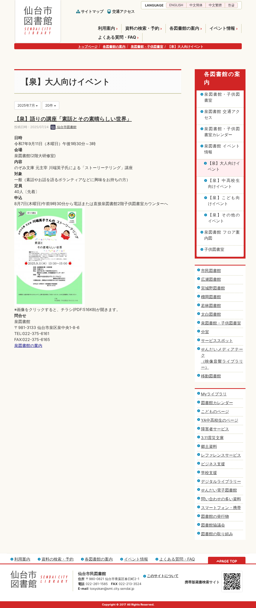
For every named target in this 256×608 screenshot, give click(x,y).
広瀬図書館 (211, 279)
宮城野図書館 (213, 288)
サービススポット (217, 340)
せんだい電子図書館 (219, 490)
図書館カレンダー (217, 402)
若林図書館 (211, 305)
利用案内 (106, 28)
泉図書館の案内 (28, 345)
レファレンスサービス (221, 455)
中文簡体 (196, 5)
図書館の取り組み (217, 533)
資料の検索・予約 (142, 28)
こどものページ (215, 411)
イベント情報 (222, 28)
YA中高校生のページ (219, 420)
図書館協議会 (213, 525)
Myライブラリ (214, 393)
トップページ (88, 46)
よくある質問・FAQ (117, 37)
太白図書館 (211, 314)
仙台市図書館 (66, 127)
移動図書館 (211, 375)
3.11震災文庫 (212, 437)
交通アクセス (123, 11)
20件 (49, 105)
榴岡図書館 (211, 296)
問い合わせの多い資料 (221, 498)
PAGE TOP (228, 561)
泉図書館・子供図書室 (147, 46)
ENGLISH (176, 5)
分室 (205, 331)
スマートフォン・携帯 (221, 507)
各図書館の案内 (184, 28)
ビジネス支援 (213, 463)
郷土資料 (209, 446)
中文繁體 (215, 5)
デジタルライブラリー (221, 481)
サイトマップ (92, 11)
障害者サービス (215, 428)
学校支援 (209, 472)
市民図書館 (211, 270)
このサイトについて (162, 576)
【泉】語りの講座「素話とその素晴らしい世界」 (73, 119)
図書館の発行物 (215, 516)
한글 (231, 5)
